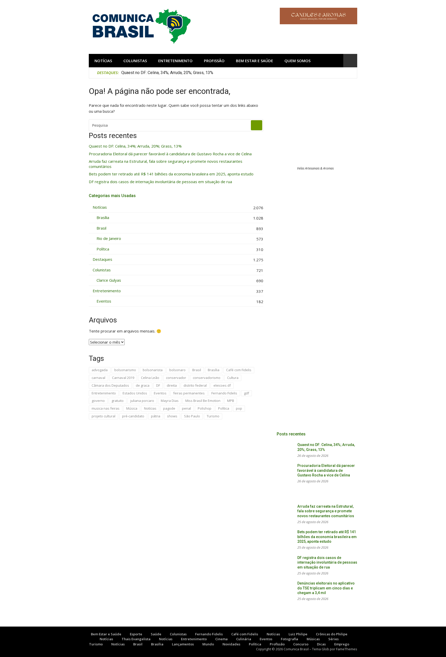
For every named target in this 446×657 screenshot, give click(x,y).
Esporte (136, 634)
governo (98, 400)
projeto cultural (103, 416)
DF (158, 385)
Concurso (300, 644)
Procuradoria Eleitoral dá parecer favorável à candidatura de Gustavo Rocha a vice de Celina (170, 153)
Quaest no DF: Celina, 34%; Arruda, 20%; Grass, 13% (167, 72)
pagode (169, 408)
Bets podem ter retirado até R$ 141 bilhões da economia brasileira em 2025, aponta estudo (171, 174)
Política (103, 249)
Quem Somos (297, 60)
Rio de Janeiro (109, 238)
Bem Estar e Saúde (254, 60)
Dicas (321, 644)
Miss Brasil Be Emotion (202, 400)
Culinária (243, 639)
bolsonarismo (125, 370)
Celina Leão (150, 377)
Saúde (156, 634)
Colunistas (135, 60)
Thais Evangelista (136, 639)
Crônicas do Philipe (331, 634)
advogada (100, 370)
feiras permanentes (189, 393)
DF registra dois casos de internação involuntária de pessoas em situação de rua (160, 181)
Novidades (231, 644)
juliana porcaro (142, 400)
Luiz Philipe (298, 634)
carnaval (98, 377)
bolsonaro (177, 370)
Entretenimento (175, 60)
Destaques (102, 259)
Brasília (103, 217)
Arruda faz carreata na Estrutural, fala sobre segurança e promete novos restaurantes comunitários (165, 164)
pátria (155, 416)
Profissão (214, 60)
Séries (333, 639)
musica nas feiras (106, 408)
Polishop (204, 408)
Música (131, 408)
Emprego (341, 644)
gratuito (118, 400)
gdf (246, 393)
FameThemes (346, 649)
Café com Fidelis (238, 370)
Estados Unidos (135, 393)
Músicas (313, 639)
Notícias (103, 60)
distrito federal (195, 385)
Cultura (232, 377)
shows (172, 416)
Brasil (101, 228)
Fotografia (289, 639)
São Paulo (192, 416)
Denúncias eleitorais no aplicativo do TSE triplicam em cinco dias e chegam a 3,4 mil (326, 588)
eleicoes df (222, 385)
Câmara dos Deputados (110, 385)
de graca (142, 385)
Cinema (221, 639)
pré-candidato (133, 416)
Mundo (208, 644)
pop (239, 408)
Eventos (104, 301)
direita (172, 385)
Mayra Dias (170, 400)
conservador (176, 377)
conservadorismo (206, 377)
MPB (230, 400)
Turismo (213, 416)
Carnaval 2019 (123, 377)
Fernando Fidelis (224, 393)
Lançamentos (183, 644)
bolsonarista (153, 370)
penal (186, 408)
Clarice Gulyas (109, 280)
